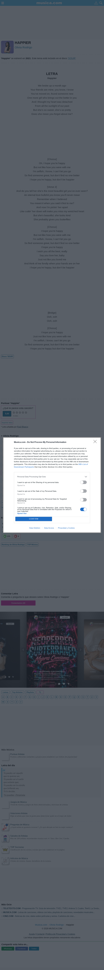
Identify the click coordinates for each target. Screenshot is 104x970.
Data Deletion (34, 528)
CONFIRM (33, 519)
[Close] (95, 442)
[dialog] (52, 485)
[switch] (83, 482)
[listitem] (52, 476)
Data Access (49, 528)
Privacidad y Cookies (66, 528)
